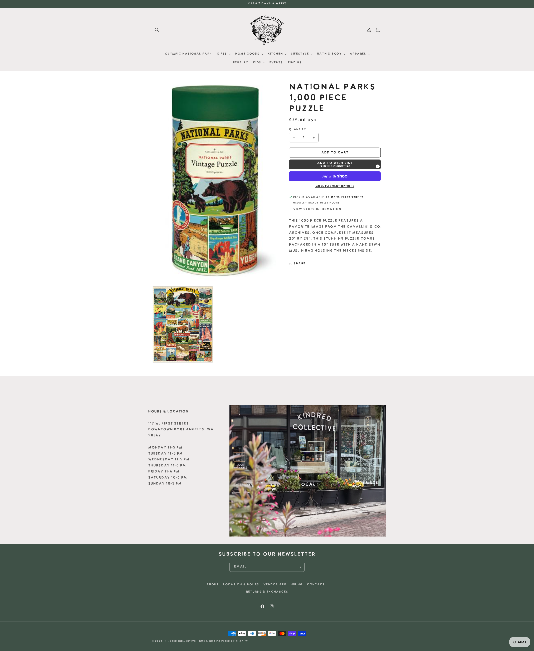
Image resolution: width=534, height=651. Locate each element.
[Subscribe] (299, 567)
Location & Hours (241, 584)
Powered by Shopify (232, 641)
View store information (317, 209)
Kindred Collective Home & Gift (190, 641)
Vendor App (274, 584)
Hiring (297, 584)
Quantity (297, 129)
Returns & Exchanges (267, 592)
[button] (156, 29)
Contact (316, 584)
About (212, 584)
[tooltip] (378, 166)
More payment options (334, 186)
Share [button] (299, 263)
